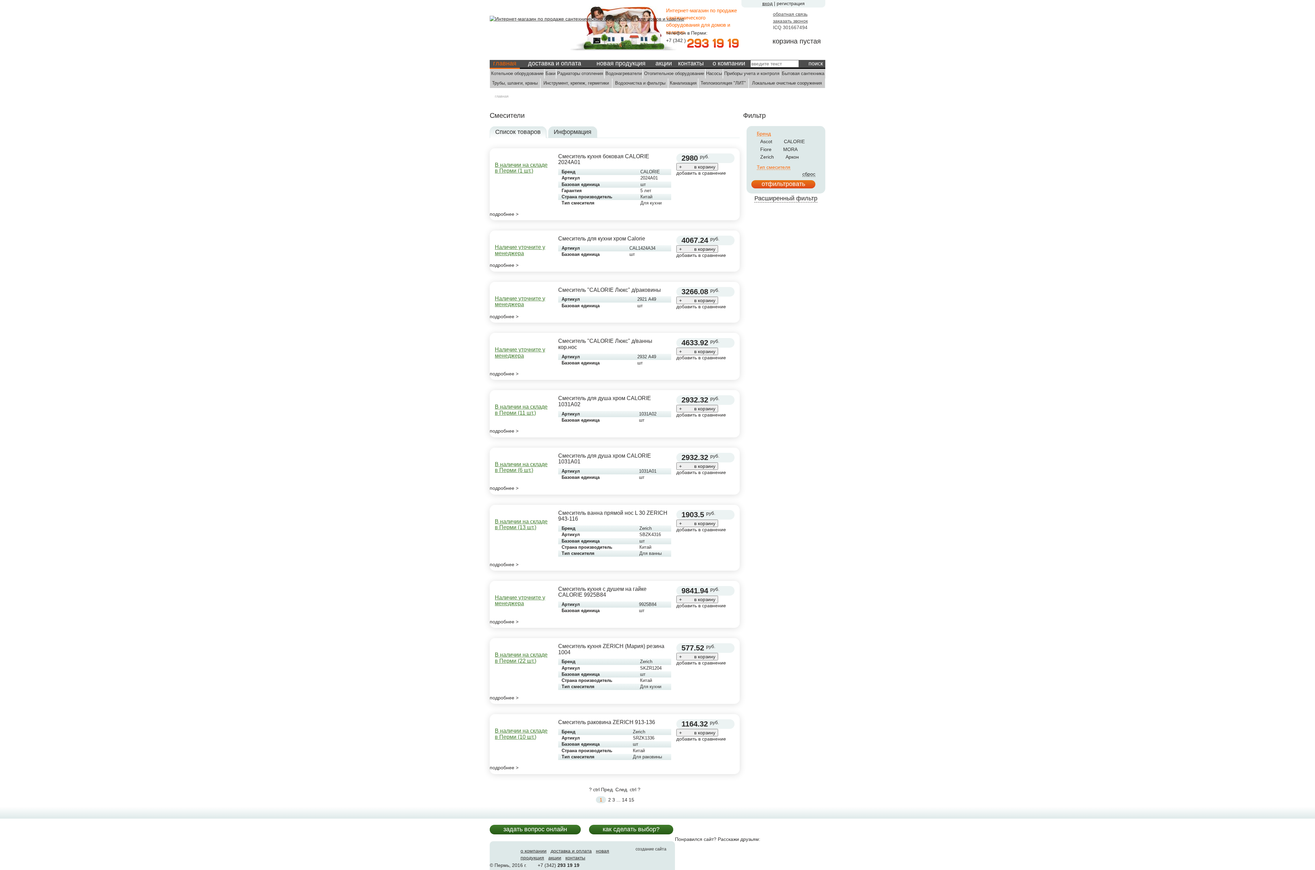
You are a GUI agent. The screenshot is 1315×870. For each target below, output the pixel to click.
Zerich (767, 157)
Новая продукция (621, 63)
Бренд (764, 133)
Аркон (792, 157)
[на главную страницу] (587, 18)
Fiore (766, 149)
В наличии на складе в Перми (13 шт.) (521, 525)
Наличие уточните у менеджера (520, 250)
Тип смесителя (773, 167)
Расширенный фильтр (785, 198)
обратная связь (790, 14)
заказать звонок (790, 21)
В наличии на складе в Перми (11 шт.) (521, 410)
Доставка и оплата (554, 63)
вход (767, 3)
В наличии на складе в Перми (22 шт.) (521, 658)
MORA (790, 149)
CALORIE (794, 141)
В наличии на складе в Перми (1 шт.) (521, 168)
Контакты (691, 63)
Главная (504, 63)
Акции (663, 63)
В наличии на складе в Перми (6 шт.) (521, 467)
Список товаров (518, 131)
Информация (572, 131)
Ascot (766, 141)
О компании (729, 63)
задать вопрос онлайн (535, 829)
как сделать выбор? (631, 829)
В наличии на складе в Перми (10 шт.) (521, 734)
